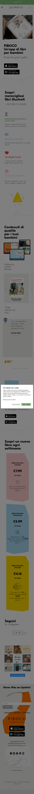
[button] (9, 404)
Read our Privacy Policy (9, 399)
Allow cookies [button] (26, 404)
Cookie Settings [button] (16, 404)
